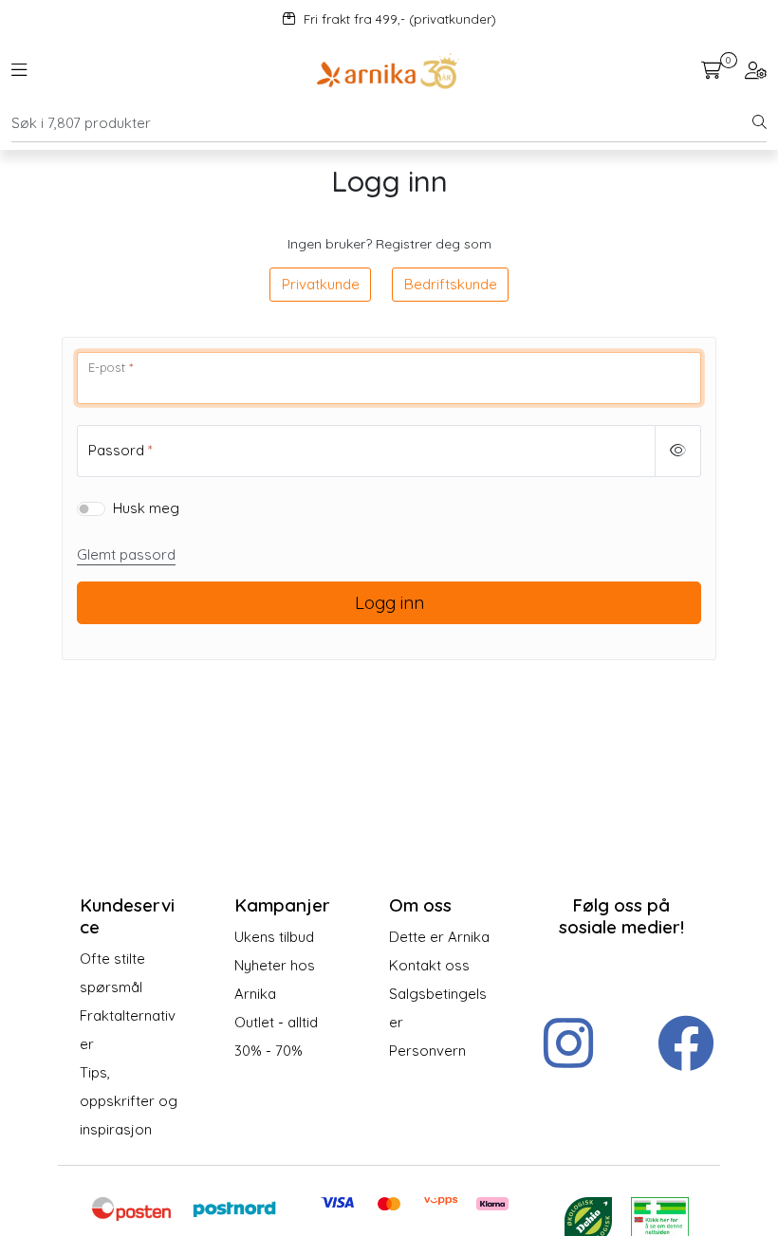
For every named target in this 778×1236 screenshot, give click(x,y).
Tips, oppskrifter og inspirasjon (128, 1100)
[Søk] (759, 123)
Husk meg (146, 508)
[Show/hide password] (678, 451)
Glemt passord (126, 554)
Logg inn (389, 602)
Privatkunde (321, 284)
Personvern (427, 1051)
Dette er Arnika (439, 937)
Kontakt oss (429, 965)
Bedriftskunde (450, 284)
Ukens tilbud (274, 937)
